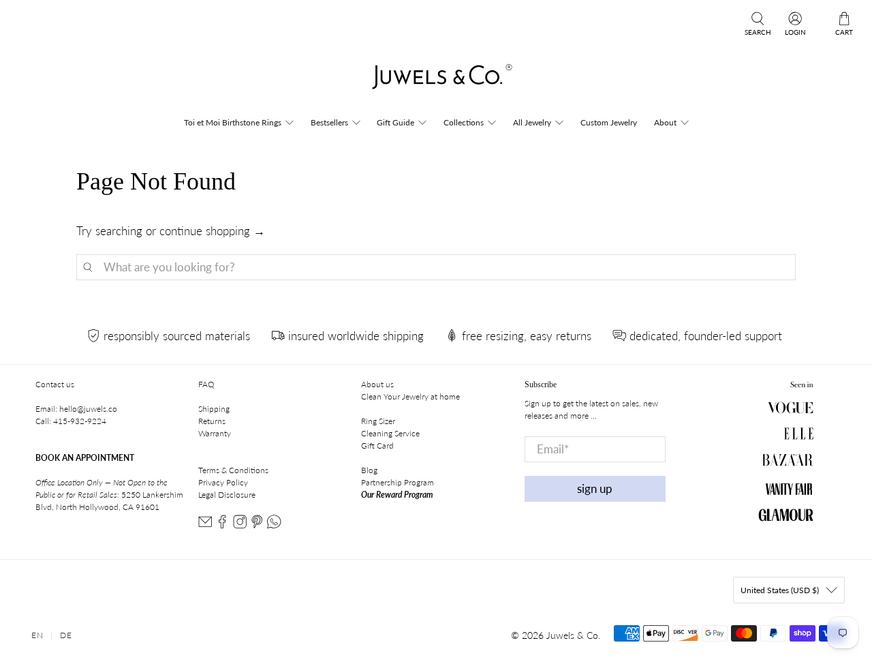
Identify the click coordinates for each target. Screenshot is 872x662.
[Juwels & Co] (436, 81)
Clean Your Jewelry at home (410, 396)
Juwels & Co (572, 635)
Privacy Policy (223, 482)
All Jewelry (532, 122)
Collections (463, 122)
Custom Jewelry (608, 122)
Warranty (214, 433)
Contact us (54, 384)
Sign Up (594, 488)
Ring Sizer (378, 421)
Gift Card (377, 445)
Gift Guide (395, 122)
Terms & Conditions (233, 470)
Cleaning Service (390, 433)
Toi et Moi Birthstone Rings (232, 122)
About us (377, 384)
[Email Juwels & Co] (205, 525)
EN (37, 635)
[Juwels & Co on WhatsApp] (274, 525)
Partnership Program (397, 482)
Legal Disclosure (226, 495)
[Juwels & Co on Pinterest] (257, 525)
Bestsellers (329, 122)
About (665, 122)
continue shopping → (212, 231)
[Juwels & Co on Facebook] (222, 525)
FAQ (206, 384)
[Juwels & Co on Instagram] (240, 525)
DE (66, 635)
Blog (369, 470)
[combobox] (435, 267)
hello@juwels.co (88, 409)
